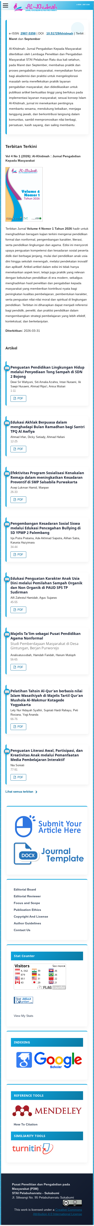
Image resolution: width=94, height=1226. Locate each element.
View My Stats (23, 1015)
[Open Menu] (5, 5)
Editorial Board (25, 889)
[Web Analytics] (47, 1001)
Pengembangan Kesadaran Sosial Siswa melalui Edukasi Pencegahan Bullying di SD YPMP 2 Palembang (45, 528)
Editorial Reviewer (27, 896)
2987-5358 (28, 33)
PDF (20, 398)
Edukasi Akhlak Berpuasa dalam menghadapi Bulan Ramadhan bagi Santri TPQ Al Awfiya (47, 427)
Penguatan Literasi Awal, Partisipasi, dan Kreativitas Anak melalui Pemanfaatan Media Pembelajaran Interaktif (46, 755)
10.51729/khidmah (59, 33)
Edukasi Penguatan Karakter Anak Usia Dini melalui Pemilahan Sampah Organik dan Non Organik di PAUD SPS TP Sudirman (46, 585)
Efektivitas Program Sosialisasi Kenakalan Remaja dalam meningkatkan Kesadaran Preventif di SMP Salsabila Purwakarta (47, 477)
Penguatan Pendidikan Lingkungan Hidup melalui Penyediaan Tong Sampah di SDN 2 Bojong (47, 372)
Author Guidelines (27, 923)
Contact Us (22, 930)
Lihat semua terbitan (19, 791)
